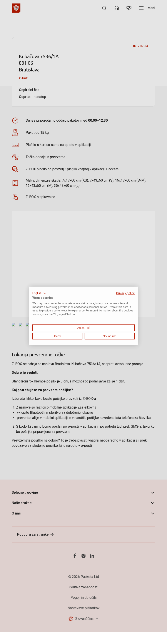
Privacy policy (125, 293)
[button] (39, 293)
